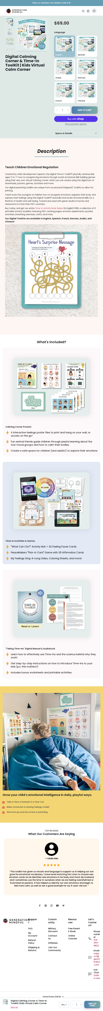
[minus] (57, 110)
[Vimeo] (63, 906)
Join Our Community (54, 949)
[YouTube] (57, 906)
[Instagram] (51, 906)
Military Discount (53, 930)
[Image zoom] (32, 34)
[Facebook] (40, 906)
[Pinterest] (46, 906)
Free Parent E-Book (74, 930)
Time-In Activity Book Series (49, 208)
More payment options (76, 124)
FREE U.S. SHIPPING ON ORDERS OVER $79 (51, 3)
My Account (32, 934)
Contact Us (52, 937)
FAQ (30, 928)
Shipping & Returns (34, 949)
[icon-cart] (88, 11)
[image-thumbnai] (9, 22)
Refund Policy (32, 941)
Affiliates (53, 943)
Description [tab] (51, 151)
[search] (83, 11)
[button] (85, 110)
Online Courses (72, 937)
